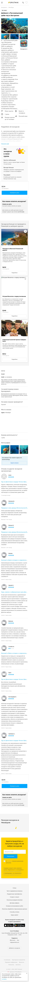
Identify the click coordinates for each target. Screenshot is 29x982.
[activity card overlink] (14, 260)
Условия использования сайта (14, 906)
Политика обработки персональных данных (14, 909)
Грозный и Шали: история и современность (15, 560)
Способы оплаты (14, 912)
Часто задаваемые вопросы (14, 891)
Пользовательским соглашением (12, 871)
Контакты (18, 964)
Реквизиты (11, 964)
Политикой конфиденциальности (12, 875)
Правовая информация (11, 962)
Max (18, 940)
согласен (9, 861)
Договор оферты (14, 903)
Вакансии (21, 962)
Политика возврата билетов (14, 900)
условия (4, 979)
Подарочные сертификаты (14, 894)
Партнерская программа (18, 960)
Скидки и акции (14, 897)
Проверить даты (14, 192)
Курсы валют (14, 915)
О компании (7, 960)
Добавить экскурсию (14, 948)
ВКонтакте (12, 940)
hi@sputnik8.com (14, 942)
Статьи (14, 888)
